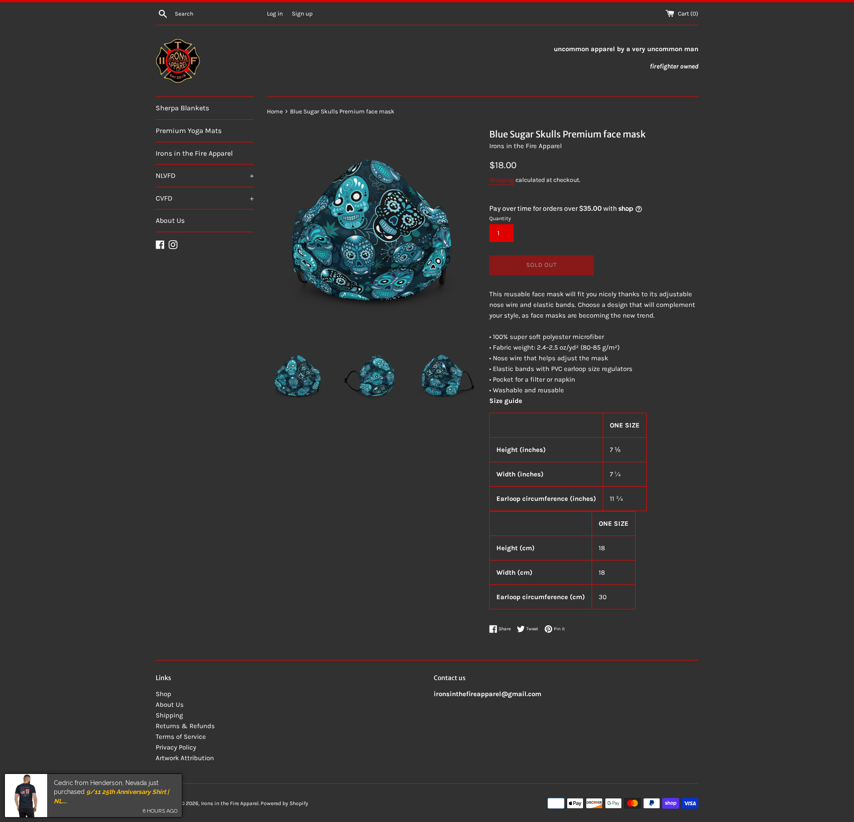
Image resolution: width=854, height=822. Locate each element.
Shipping (501, 180)
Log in (275, 13)
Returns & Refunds (185, 726)
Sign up (302, 13)
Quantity (500, 218)
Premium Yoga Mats (189, 130)
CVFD (205, 198)
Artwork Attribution (185, 758)
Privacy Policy (176, 747)
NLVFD (205, 175)
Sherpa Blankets (182, 108)
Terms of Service (181, 737)
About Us (170, 220)
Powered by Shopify (284, 803)
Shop (163, 694)
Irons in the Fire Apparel (194, 153)
